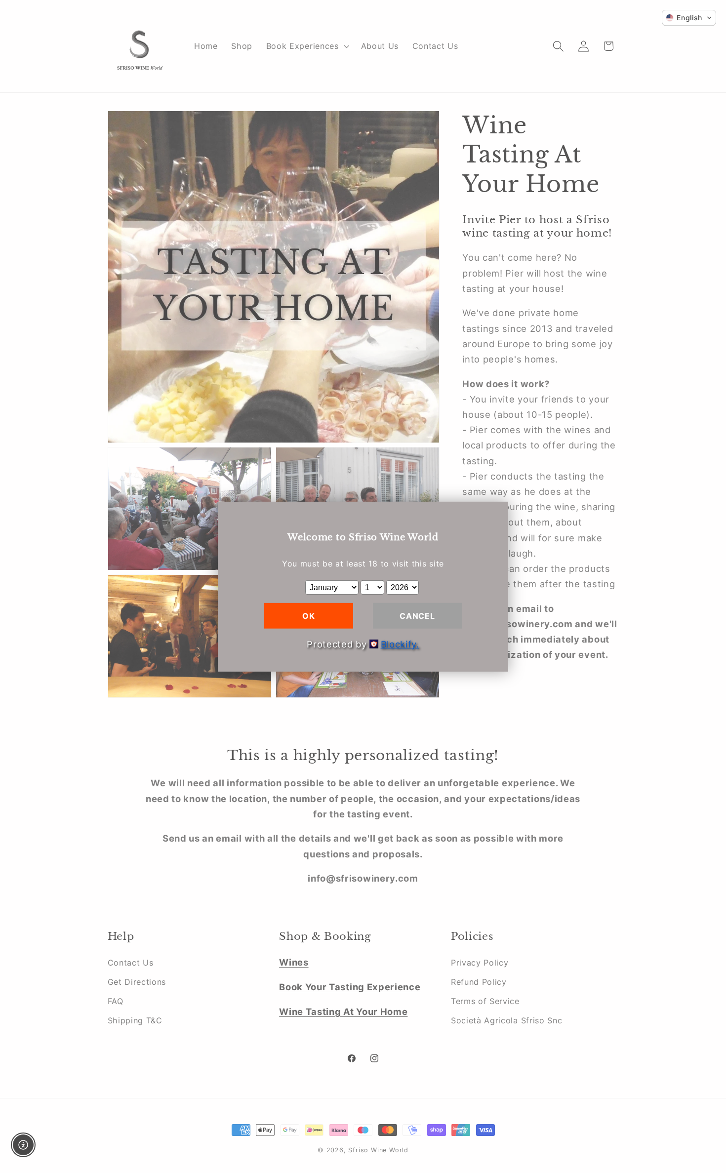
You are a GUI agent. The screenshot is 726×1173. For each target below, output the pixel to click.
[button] (689, 18)
